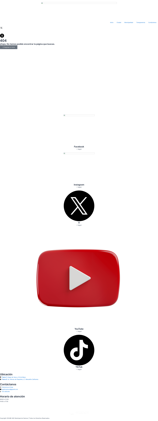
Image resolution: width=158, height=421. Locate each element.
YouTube (79, 329)
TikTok (79, 367)
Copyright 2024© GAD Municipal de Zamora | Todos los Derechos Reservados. (25, 418)
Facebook (79, 146)
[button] (1, 27)
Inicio (111, 22)
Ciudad (119, 22)
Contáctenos (152, 22)
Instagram (79, 184)
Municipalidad (128, 22)
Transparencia (140, 22)
